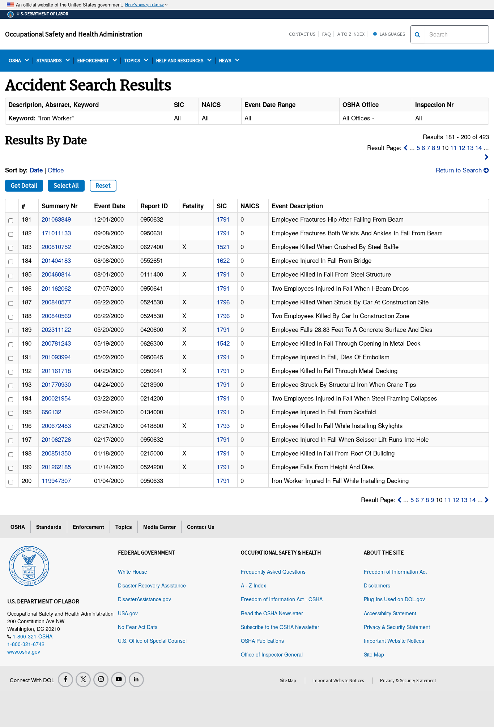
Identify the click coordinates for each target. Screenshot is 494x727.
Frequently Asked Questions (273, 571)
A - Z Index (253, 585)
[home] (29, 564)
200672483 (56, 425)
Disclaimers (377, 585)
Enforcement (88, 526)
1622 (223, 260)
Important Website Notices (394, 640)
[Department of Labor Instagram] (100, 679)
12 (462, 147)
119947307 (56, 480)
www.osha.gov (23, 651)
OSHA (15, 60)
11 (453, 147)
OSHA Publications (262, 640)
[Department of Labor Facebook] (65, 679)
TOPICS (132, 60)
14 (478, 147)
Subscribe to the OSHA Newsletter (280, 626)
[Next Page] (487, 156)
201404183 (56, 260)
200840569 (56, 315)
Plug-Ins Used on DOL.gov (394, 599)
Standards (48, 526)
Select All (66, 185)
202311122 (56, 329)
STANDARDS (50, 60)
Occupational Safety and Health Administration (73, 34)
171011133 (56, 232)
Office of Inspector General (272, 654)
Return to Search (460, 169)
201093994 (56, 356)
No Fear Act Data (138, 626)
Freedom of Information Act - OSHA (282, 599)
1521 (223, 246)
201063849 (56, 218)
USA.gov (128, 613)
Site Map (374, 654)
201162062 (56, 287)
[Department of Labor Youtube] (118, 679)
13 (470, 147)
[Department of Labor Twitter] (83, 679)
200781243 (56, 342)
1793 (223, 425)
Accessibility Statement (390, 613)
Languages (392, 34)
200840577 (56, 301)
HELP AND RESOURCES (180, 60)
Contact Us (302, 34)
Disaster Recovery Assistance (152, 585)
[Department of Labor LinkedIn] (136, 679)
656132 (51, 411)
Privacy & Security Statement (397, 626)
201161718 (56, 370)
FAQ (326, 34)
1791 (223, 218)
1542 (223, 342)
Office (56, 169)
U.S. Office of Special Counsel (152, 640)
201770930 (56, 384)
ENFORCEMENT (93, 60)
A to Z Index (351, 34)
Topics (123, 526)
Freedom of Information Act (395, 571)
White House (132, 571)
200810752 (56, 246)
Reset (103, 185)
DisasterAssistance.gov (144, 599)
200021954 (56, 397)
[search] (417, 34)
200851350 (56, 452)
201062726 (56, 439)
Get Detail (24, 185)
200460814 (56, 273)
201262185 (56, 466)
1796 (223, 301)
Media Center (159, 526)
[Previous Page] (405, 147)
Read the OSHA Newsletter (272, 613)
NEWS (226, 60)
